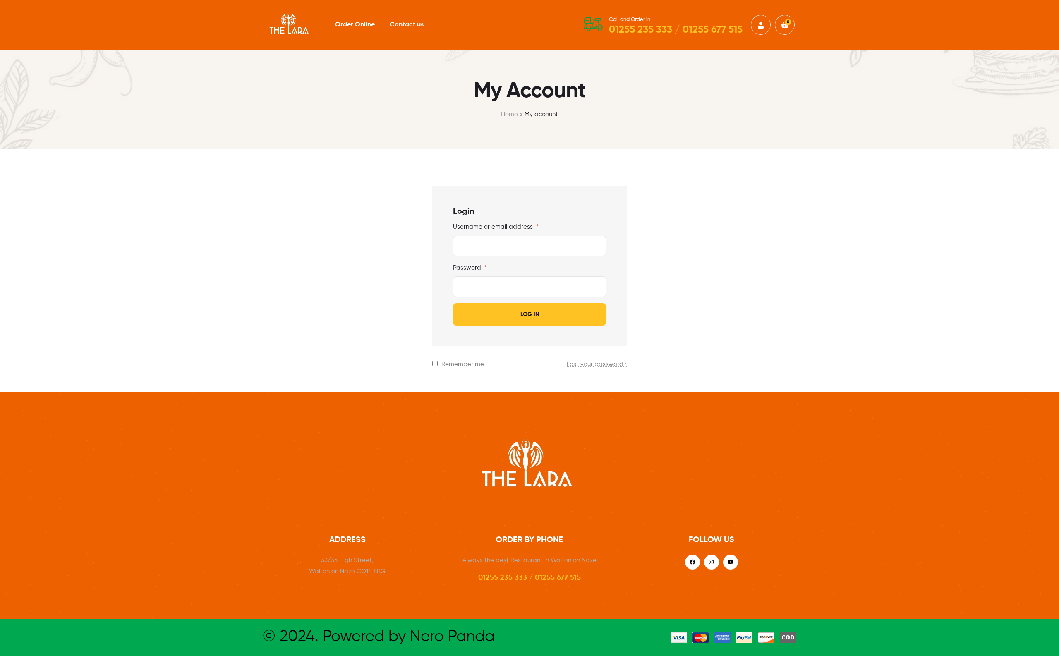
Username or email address (496, 227)
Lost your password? (597, 364)
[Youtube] (730, 562)
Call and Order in (629, 19)
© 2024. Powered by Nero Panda (379, 637)
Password (470, 268)
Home (509, 114)
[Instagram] (711, 562)
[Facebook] (692, 562)
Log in (529, 314)
